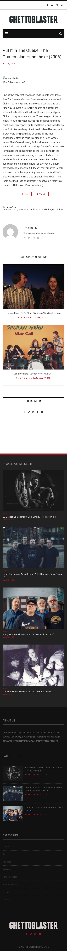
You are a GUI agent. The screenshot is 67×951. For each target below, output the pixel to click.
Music (5, 513)
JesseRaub (11, 207)
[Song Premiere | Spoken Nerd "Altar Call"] (33, 348)
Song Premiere (23, 378)
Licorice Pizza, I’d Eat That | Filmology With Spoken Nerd (33, 313)
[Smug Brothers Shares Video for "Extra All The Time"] (33, 608)
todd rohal (46, 209)
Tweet (42, 194)
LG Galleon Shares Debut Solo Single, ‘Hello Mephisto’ (29, 517)
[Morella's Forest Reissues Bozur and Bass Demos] (33, 665)
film (10, 209)
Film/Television (25, 317)
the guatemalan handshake (26, 209)
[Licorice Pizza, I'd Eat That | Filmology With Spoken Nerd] (33, 288)
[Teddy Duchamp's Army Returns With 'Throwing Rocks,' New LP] (33, 548)
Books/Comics (10, 884)
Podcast (7, 861)
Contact (6, 899)
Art (4, 854)
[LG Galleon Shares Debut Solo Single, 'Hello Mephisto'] (33, 491)
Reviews (7, 869)
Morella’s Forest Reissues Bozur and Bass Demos (27, 691)
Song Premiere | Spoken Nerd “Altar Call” (33, 373)
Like (26, 194)
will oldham (58, 209)
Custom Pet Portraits (13, 437)
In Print (6, 892)
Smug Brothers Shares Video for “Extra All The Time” (28, 634)
